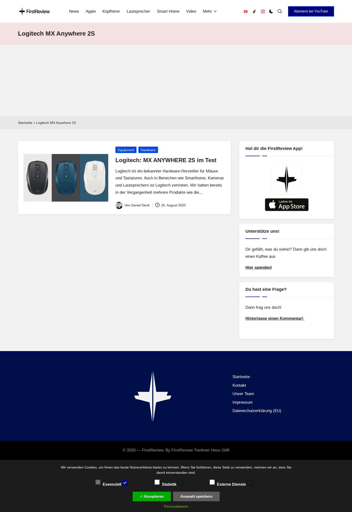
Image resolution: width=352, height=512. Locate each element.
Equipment (126, 150)
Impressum (243, 402)
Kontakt (239, 385)
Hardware (148, 150)
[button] (311, 11)
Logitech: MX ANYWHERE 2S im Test (165, 160)
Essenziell (112, 484)
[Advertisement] (176, 80)
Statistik (169, 484)
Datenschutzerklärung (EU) (257, 410)
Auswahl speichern (196, 496)
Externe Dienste (232, 484)
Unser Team (243, 393)
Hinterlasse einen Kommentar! (275, 318)
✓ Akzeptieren (152, 496)
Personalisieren (176, 506)
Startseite (25, 123)
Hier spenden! (258, 267)
